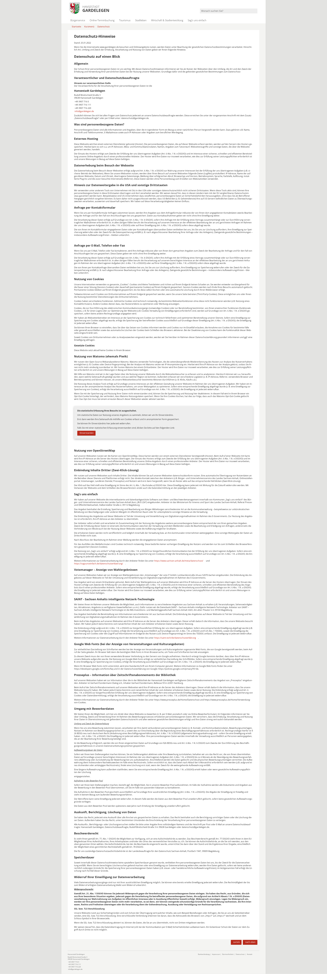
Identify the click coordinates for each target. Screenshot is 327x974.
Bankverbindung (204, 954)
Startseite (76, 26)
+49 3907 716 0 (81, 101)
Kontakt (249, 954)
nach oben (250, 942)
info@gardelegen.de (84, 111)
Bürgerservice (77, 20)
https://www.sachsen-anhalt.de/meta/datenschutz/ (178, 560)
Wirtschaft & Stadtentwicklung (167, 20)
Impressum (216, 954)
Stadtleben (141, 20)
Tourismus (124, 20)
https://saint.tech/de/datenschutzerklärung (175, 637)
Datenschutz (103, 26)
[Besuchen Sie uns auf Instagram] (257, 959)
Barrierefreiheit (227, 954)
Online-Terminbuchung (102, 20)
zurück (236, 942)
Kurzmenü (89, 26)
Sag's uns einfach (197, 20)
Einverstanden (87, 432)
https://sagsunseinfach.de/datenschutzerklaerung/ (98, 563)
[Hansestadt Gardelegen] (163, 101)
